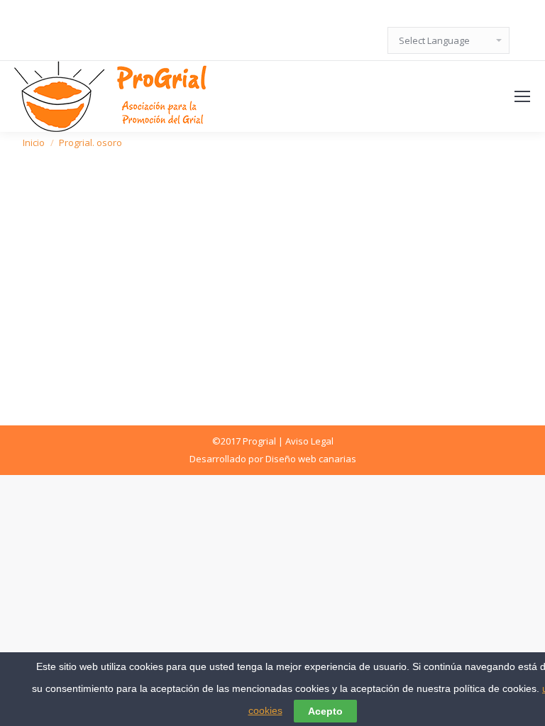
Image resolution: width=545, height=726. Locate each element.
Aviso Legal (309, 441)
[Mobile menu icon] (522, 96)
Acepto (325, 711)
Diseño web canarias (310, 458)
